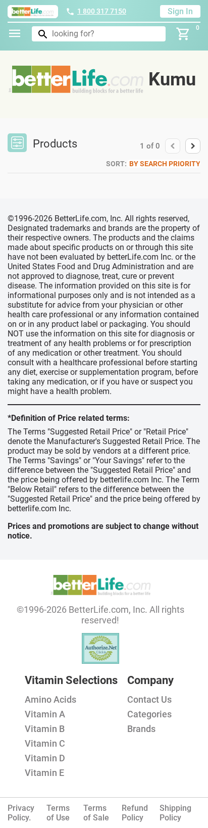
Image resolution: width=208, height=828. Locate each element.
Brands (141, 728)
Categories (149, 714)
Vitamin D (45, 758)
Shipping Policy (175, 812)
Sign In (180, 11)
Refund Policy (135, 812)
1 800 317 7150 (101, 11)
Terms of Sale (96, 812)
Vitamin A (45, 714)
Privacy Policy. (21, 812)
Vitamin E (44, 772)
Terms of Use (58, 812)
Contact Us (149, 699)
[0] (183, 33)
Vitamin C (45, 743)
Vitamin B (45, 728)
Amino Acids (50, 699)
